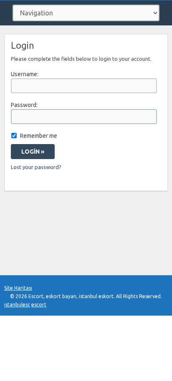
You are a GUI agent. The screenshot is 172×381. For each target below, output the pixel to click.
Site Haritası (18, 288)
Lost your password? (36, 167)
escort (38, 304)
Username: (24, 74)
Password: (24, 105)
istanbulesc (17, 304)
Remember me (38, 135)
